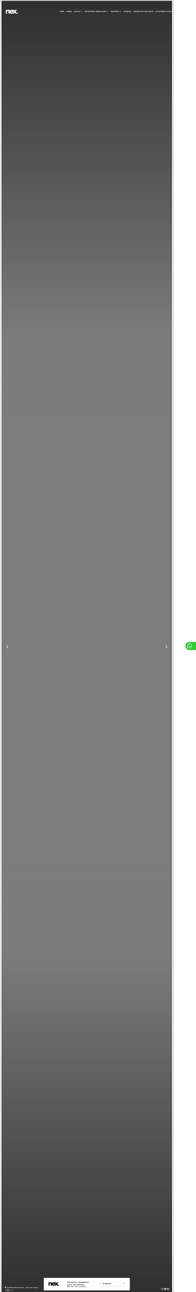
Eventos (127, 11)
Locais (78, 11)
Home (62, 11)
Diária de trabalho (184, 11)
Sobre (69, 11)
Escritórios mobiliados (97, 11)
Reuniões (116, 11)
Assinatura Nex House (143, 11)
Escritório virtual (164, 11)
